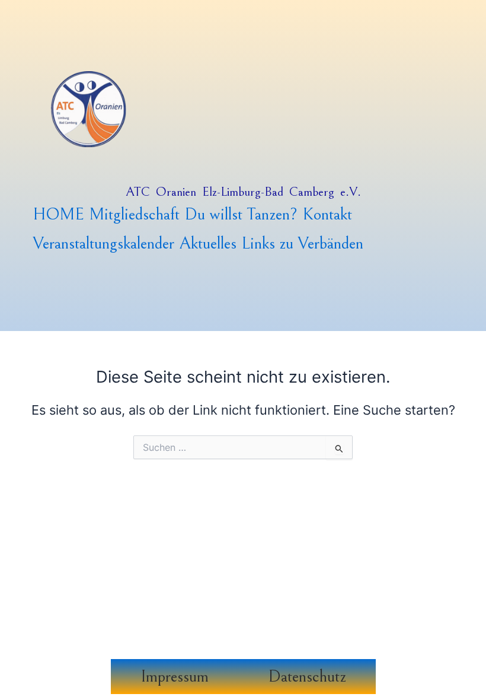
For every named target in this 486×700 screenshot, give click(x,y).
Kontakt (327, 214)
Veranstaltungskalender (103, 243)
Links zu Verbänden (302, 243)
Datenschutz (307, 676)
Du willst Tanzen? (241, 214)
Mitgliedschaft (134, 214)
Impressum (174, 676)
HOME (58, 214)
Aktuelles (207, 243)
